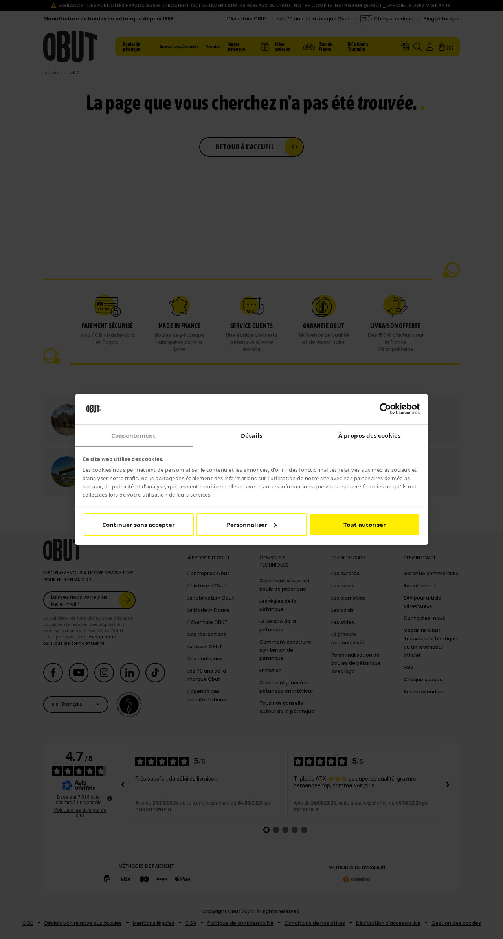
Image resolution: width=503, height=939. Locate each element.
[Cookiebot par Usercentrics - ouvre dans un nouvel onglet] (385, 409)
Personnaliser (247, 524)
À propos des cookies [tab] (369, 435)
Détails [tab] (251, 435)
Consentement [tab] (133, 435)
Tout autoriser (364, 524)
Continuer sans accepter (138, 524)
